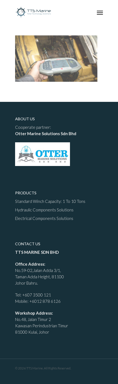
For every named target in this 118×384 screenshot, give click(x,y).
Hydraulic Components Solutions (44, 209)
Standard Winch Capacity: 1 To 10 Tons (50, 201)
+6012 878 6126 (45, 301)
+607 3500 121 (36, 294)
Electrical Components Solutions (44, 218)
